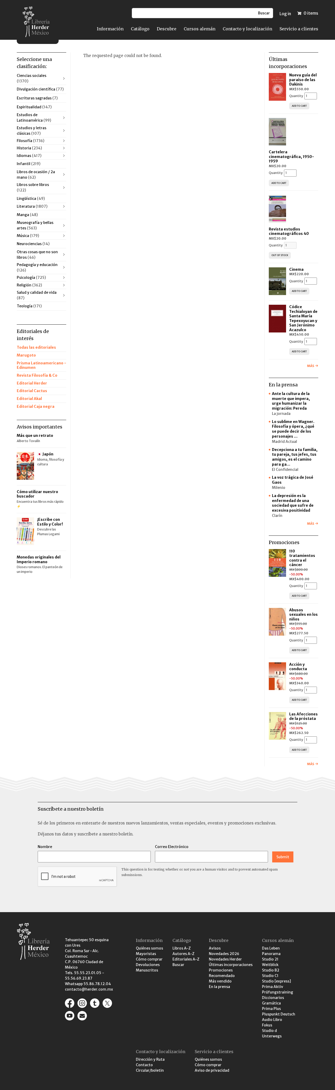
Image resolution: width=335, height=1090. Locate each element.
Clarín (277, 515)
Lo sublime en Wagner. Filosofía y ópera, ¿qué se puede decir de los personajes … (293, 429)
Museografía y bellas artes (35, 225)
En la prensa (219, 986)
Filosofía (30, 140)
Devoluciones (148, 964)
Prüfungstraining (277, 992)
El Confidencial (285, 469)
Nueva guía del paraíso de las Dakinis (303, 80)
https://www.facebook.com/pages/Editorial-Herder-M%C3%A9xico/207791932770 (69, 1003)
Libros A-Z (181, 948)
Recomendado (222, 975)
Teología (29, 306)
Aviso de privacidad (212, 1070)
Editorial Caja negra (35, 406)
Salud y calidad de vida (37, 295)
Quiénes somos (149, 948)
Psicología (31, 277)
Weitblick (270, 964)
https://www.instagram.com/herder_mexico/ (82, 1003)
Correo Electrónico (171, 846)
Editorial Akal (29, 398)
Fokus (267, 1025)
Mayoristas (146, 953)
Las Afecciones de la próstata (303, 716)
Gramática (271, 1003)
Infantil (28, 163)
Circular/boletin (150, 1070)
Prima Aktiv (272, 986)
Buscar (178, 964)
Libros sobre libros (33, 187)
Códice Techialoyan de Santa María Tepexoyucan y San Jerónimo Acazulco (303, 318)
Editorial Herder (32, 383)
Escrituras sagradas (37, 98)
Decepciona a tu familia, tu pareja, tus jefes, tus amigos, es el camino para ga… (294, 457)
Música (28, 235)
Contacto (144, 1065)
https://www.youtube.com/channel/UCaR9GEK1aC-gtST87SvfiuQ (69, 1015)
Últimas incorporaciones (231, 964)
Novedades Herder (225, 959)
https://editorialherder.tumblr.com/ (94, 1003)
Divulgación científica (40, 89)
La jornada (281, 413)
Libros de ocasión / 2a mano (36, 175)
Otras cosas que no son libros (37, 255)
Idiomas (29, 155)
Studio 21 (270, 959)
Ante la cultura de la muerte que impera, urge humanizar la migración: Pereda (291, 401)
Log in (285, 13)
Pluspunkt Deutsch (278, 1014)
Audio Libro (272, 1019)
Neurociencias (33, 243)
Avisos (215, 948)
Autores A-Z (183, 953)
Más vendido (220, 981)
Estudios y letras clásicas (31, 131)
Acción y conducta (298, 666)
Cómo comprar (149, 959)
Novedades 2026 (224, 953)
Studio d (269, 1030)
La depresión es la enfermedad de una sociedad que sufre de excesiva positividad (293, 503)
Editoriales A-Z (185, 959)
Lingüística (31, 198)
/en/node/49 (82, 1015)
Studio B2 (270, 970)
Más (310, 366)
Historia (29, 148)
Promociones (221, 970)
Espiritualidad (34, 107)
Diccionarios (273, 997)
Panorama (271, 953)
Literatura (32, 206)
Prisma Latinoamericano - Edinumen (41, 365)
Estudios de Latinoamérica (34, 117)
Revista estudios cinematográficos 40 (289, 231)
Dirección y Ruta (150, 1059)
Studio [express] (276, 981)
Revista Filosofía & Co (37, 375)
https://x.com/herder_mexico (107, 1003)
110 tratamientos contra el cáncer (302, 558)
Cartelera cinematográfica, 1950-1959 (291, 156)
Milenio (278, 487)
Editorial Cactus (32, 390)
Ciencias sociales (31, 78)
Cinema (296, 269)
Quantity (296, 96)
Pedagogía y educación (37, 267)
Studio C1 (270, 975)
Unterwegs (272, 1036)
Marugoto (26, 355)
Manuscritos (147, 970)
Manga (27, 214)
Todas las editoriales (36, 347)
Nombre (45, 846)
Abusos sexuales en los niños (303, 615)
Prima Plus (271, 1008)
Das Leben (271, 948)
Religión (29, 285)
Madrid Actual (284, 441)
